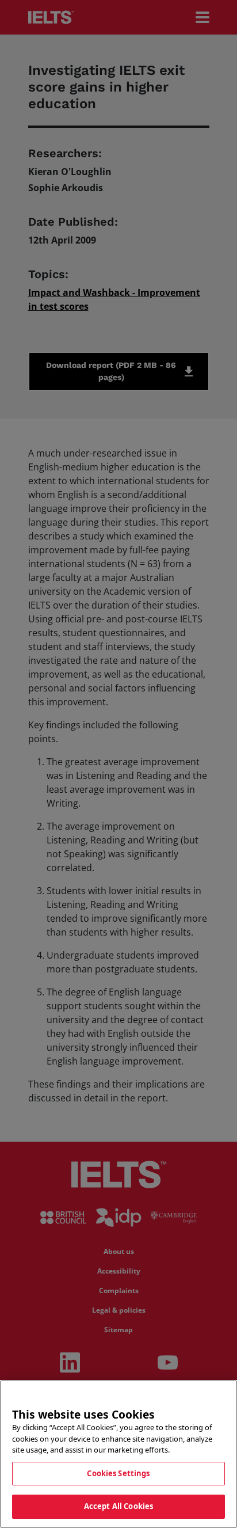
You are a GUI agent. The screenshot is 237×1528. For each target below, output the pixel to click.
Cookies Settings (118, 1473)
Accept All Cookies (118, 1506)
